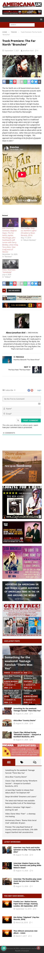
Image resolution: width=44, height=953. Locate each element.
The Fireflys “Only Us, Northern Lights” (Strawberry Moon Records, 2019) (29, 231)
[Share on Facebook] (4, 82)
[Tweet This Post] (7, 82)
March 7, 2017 (21, 936)
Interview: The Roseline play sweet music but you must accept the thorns (27, 881)
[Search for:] (22, 25)
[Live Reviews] (7, 904)
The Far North (14, 290)
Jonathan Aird (28, 50)
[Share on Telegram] (32, 82)
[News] (7, 933)
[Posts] (8, 762)
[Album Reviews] (7, 919)
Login (39, 390)
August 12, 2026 (22, 886)
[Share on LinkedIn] (11, 82)
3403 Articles (33, 332)
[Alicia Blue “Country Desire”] (7, 723)
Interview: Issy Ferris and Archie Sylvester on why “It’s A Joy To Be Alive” (27, 849)
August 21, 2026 (20, 673)
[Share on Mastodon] (29, 82)
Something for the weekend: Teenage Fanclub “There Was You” (18, 662)
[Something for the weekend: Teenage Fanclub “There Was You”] (7, 711)
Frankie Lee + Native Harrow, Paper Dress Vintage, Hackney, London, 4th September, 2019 (25, 903)
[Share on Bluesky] (36, 82)
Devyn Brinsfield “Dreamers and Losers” (30, 691)
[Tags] (21, 762)
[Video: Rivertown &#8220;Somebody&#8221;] (10, 264)
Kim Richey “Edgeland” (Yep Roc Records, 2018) (26, 918)
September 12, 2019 (23, 909)
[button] (40, 19)
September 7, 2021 (12, 50)
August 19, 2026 (22, 855)
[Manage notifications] (38, 948)
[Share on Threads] (39, 82)
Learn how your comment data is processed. (20, 426)
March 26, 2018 (22, 922)
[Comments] (34, 762)
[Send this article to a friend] (18, 82)
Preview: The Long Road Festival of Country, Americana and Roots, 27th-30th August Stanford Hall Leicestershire (21, 829)
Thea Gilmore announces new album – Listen (25, 932)
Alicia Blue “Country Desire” (12, 677)
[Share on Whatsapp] (25, 82)
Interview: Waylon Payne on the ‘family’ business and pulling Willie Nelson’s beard (27, 865)
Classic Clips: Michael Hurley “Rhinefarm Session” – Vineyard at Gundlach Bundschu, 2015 (27, 734)
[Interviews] (7, 850)
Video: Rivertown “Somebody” (8, 271)
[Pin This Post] (14, 82)
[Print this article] (21, 82)
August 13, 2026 (22, 870)
